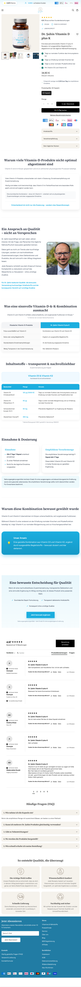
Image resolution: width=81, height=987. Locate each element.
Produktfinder (47, 928)
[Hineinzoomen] (35, 18)
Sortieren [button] (10, 653)
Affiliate (45, 945)
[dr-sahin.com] (40, 10)
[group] (16, 642)
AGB (43, 958)
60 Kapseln (46, 93)
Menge (43, 99)
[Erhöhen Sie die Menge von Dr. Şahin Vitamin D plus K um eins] (52, 104)
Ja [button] (51, 672)
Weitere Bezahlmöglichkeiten (60, 115)
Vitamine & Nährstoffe (50, 924)
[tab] (59, 653)
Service (44, 931)
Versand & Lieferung (8, 958)
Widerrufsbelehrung (49, 964)
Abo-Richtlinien (47, 968)
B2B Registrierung (48, 941)
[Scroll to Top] (77, 976)
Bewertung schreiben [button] (65, 643)
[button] (77, 10)
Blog (43, 938)
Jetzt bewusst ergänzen (40, 615)
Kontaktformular (7, 961)
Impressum (46, 954)
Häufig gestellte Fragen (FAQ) (12, 954)
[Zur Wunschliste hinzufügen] (77, 34)
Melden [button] (55, 672)
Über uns (45, 934)
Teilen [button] (59, 672)
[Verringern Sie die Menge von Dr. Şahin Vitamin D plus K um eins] (44, 104)
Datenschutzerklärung (49, 961)
